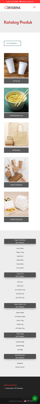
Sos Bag (20, 350)
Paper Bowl (20, 313)
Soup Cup (20, 324)
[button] (35, 398)
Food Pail (20, 256)
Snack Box (20, 264)
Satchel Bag (20, 342)
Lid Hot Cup (20, 294)
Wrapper (20, 363)
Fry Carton (20, 268)
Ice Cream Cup (20, 290)
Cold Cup (20, 286)
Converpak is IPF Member (14, 388)
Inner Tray (20, 320)
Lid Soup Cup (20, 328)
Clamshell (20, 260)
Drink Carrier (20, 367)
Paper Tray (20, 252)
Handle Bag (20, 346)
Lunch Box (20, 248)
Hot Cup (20, 282)
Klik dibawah (12, 43)
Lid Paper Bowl (20, 316)
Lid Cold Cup (20, 298)
